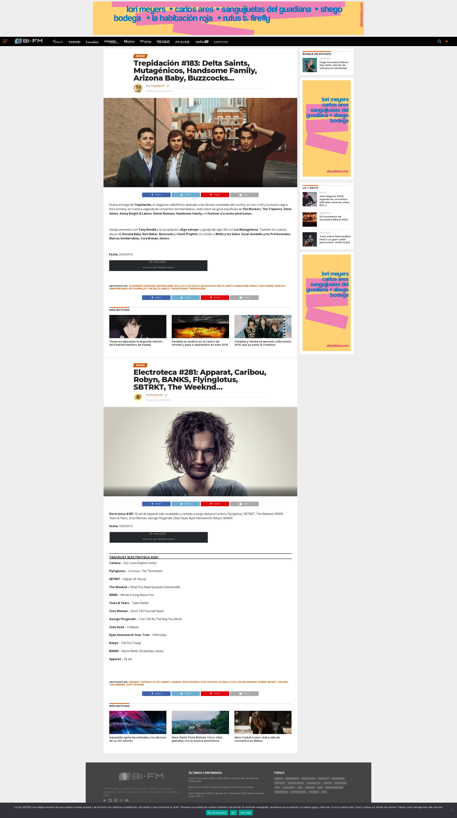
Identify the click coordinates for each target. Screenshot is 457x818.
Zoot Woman (135, 684)
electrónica (191, 682)
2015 (324, 792)
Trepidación (158, 86)
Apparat (134, 682)
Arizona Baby (165, 286)
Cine (320, 787)
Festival (280, 783)
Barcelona (281, 792)
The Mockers (179, 288)
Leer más (245, 812)
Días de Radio (295, 783)
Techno (283, 682)
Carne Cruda (298, 792)
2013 (277, 787)
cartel (327, 783)
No (233, 812)
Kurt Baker (266, 286)
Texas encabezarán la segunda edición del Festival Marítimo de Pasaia (135, 343)
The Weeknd (117, 684)
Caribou (176, 682)
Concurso (289, 787)
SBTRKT (272, 682)
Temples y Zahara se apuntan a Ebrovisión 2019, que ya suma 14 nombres (263, 343)
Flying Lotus (227, 682)
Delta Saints (225, 286)
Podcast (323, 778)
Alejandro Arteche (142, 286)
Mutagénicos (138, 288)
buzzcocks (208, 286)
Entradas (340, 783)
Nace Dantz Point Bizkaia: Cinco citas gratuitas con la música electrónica (197, 739)
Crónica (313, 792)
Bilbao (279, 778)
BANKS (166, 682)
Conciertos (313, 783)
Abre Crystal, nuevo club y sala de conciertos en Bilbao (257, 739)
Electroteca (209, 682)
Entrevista (292, 778)
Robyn (262, 682)
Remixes (252, 682)
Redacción (157, 395)
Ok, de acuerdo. (217, 812)
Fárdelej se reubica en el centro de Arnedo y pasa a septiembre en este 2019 (200, 343)
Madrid (310, 787)
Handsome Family (246, 286)
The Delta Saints (159, 288)
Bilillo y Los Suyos (187, 286)
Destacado (308, 778)
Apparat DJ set (151, 682)
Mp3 (300, 787)
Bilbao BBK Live (334, 787)
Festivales (338, 778)
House (241, 682)
